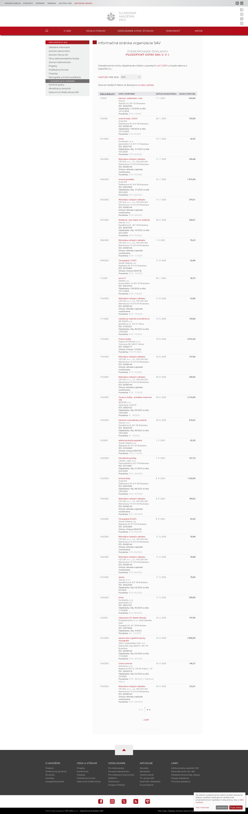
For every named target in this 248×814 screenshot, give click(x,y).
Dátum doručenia (166, 94)
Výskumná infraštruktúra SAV (64, 92)
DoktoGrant (113, 781)
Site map (162, 811)
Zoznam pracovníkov (59, 51)
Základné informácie (59, 47)
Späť (146, 720)
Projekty (53, 66)
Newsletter (145, 771)
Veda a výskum (95, 30)
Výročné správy (56, 85)
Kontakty (28, 3)
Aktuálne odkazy (83, 3)
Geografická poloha (54, 781)
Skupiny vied (65, 3)
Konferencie (82, 771)
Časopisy (53, 73)
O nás (67, 30)
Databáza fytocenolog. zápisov (185, 775)
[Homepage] (111, 16)
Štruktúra (50, 775)
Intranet (40, 3)
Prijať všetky (236, 807)
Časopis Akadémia (180, 778)
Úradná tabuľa (13, 3)
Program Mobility (116, 785)
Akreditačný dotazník (60, 88)
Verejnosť (173, 30)
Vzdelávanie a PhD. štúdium (135, 30)
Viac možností (202, 807)
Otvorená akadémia (180, 781)
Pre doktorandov (116, 768)
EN (242, 3)
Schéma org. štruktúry (56, 771)
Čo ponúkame (146, 785)
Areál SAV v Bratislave (150, 781)
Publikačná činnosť (58, 70)
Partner (130, 94)
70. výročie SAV (147, 778)
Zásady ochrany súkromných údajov (185, 811)
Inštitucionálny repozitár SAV (185, 768)
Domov (50, 30)
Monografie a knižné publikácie (65, 77)
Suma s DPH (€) (187, 94)
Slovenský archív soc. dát (183, 771)
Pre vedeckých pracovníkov (121, 775)
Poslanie (49, 768)
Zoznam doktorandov (60, 62)
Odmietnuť (222, 807)
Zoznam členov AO (58, 55)
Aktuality (144, 768)
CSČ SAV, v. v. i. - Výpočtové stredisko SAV (84, 811)
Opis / (122, 94)
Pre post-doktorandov (118, 771)
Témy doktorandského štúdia (64, 58)
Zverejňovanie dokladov (62, 81)
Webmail (51, 3)
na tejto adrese (145, 85)
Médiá (199, 30)
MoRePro (112, 778)
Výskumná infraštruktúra (89, 781)
